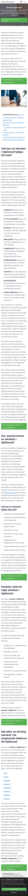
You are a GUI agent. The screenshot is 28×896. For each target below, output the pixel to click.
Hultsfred (7, 795)
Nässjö (6, 777)
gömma (22, 115)
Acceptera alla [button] (14, 889)
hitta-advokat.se (10, 493)
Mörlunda (7, 788)
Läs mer (2, 886)
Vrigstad (7, 799)
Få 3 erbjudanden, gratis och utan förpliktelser (11, 20)
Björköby (7, 791)
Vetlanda (7, 780)
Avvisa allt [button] (14, 892)
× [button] (26, 879)
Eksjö (5, 773)
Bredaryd (7, 784)
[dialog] (14, 886)
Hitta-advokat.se (7, 2)
